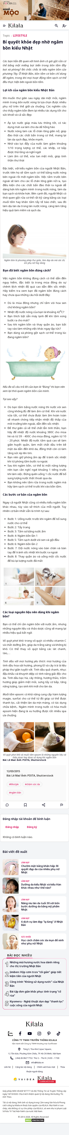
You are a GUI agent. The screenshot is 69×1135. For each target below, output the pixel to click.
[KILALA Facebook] (10, 1033)
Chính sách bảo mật (46, 1067)
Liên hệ (7, 1067)
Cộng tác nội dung (23, 1067)
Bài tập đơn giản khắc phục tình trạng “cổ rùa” (35, 993)
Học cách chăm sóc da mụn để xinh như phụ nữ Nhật (42, 942)
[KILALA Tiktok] (58, 1033)
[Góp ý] (62, 805)
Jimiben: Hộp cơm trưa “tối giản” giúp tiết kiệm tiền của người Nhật (35, 974)
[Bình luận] (7, 805)
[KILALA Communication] (47, 1079)
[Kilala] (15, 25)
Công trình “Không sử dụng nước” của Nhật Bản (37, 984)
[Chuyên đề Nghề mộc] (34, 10)
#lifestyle (14, 784)
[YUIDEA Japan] (23, 1079)
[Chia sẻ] (44, 805)
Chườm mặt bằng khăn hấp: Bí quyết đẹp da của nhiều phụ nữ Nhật (40, 869)
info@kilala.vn (37, 1062)
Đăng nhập (12, 827)
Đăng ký (32, 827)
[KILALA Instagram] (39, 1033)
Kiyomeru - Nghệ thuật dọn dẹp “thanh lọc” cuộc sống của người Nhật (37, 1003)
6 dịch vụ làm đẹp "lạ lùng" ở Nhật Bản (42, 923)
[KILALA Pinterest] (49, 1033)
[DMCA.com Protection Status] (34, 1120)
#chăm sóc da (32, 784)
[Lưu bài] (25, 805)
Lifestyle (20, 35)
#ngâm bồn (15, 792)
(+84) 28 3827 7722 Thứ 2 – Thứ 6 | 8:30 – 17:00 (37, 1058)
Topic (6, 35)
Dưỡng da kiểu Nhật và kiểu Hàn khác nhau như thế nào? (41, 886)
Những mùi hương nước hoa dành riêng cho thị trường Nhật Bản (34, 964)
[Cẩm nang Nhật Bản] (34, 1024)
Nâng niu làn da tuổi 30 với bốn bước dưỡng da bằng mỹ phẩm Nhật (40, 906)
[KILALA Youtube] (29, 1033)
